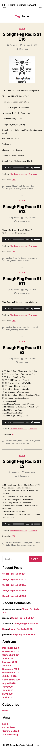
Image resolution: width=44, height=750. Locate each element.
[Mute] (32, 167)
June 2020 (7, 690)
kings (26, 542)
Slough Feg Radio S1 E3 (22, 350)
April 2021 (7, 658)
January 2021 (9, 665)
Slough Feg (10, 443)
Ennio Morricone (19, 258)
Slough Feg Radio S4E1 (13, 574)
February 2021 (9, 662)
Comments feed (10, 731)
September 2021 (10, 655)
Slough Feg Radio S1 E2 (22, 464)
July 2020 (7, 687)
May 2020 (7, 694)
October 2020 (9, 676)
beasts (8, 186)
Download (33, 174)
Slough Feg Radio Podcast (22, 5)
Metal (26, 441)
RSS (13, 179)
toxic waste (24, 330)
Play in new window (18, 174)
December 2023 (10, 648)
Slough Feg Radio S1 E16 (22, 37)
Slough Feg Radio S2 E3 (14, 596)
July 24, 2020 (30, 217)
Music (31, 441)
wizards (26, 443)
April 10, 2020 (30, 358)
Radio (22, 28)
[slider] (37, 167)
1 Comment (23, 49)
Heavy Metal (11, 261)
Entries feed (8, 727)
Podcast (16, 189)
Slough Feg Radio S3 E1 (14, 579)
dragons (9, 189)
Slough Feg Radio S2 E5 (14, 585)
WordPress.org (10, 734)
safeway (14, 330)
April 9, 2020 (30, 472)
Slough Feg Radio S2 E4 (14, 590)
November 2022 (10, 651)
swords (30, 189)
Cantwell (26, 186)
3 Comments (23, 476)
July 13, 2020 (30, 289)
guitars (23, 327)
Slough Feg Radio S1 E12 (22, 209)
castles (9, 258)
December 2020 (10, 669)
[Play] (5, 167)
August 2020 (9, 683)
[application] (22, 167)
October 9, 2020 (30, 45)
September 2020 (11, 679)
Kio (4, 629)
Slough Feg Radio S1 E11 (22, 281)
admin (15, 45)
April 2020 (7, 697)
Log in (5, 724)
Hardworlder (32, 258)
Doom (33, 186)
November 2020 (10, 672)
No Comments (24, 221)
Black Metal (17, 186)
